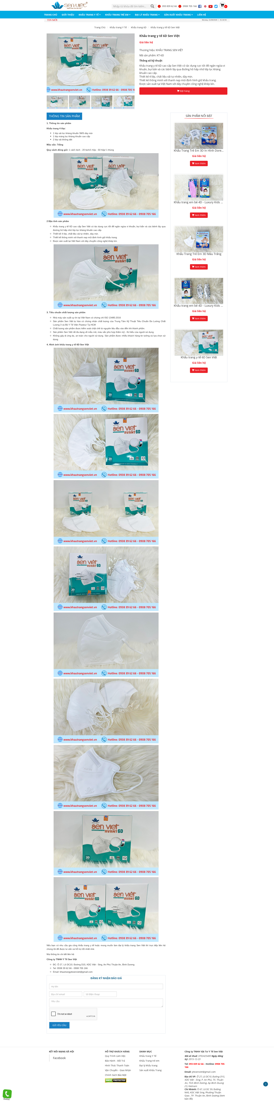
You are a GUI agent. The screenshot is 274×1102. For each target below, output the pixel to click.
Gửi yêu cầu (59, 1025)
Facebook (59, 1058)
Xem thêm (200, 163)
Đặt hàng (184, 90)
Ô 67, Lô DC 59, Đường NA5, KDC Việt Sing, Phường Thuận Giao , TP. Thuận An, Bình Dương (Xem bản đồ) (205, 1094)
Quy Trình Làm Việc (115, 1055)
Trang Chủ (99, 27)
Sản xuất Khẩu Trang (150, 1070)
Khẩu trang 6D (138, 27)
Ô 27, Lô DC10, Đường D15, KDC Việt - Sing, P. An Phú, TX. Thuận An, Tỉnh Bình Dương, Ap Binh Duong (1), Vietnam (205, 1081)
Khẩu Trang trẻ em (149, 1060)
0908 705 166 (189, 6)
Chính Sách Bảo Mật (115, 1074)
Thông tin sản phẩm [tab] (64, 116)
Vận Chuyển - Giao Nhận (118, 1070)
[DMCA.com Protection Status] (115, 1080)
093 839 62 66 (169, 6)
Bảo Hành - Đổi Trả (115, 1060)
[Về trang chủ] (69, 5)
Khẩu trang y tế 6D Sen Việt (165, 27)
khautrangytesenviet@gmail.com (76, 972)
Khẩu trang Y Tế (147, 1055)
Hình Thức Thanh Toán (117, 1065)
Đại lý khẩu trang (148, 1065)
